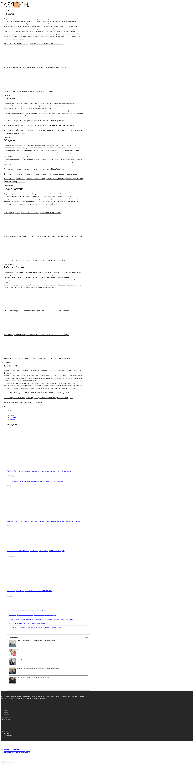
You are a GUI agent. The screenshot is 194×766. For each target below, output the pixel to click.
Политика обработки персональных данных (17, 751)
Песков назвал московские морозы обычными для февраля (29, 91)
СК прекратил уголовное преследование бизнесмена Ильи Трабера (34, 120)
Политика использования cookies (14, 749)
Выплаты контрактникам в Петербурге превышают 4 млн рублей (27, 623)
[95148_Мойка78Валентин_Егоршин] (16, 256)
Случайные (13, 417)
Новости (7, 95)
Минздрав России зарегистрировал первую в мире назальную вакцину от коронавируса (45, 521)
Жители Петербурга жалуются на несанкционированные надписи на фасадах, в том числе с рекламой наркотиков (41, 619)
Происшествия (9, 185)
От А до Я (12, 419)
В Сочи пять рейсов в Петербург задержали (23, 402)
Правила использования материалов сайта (17, 752)
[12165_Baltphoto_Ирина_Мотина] (16, 330)
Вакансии (6, 733)
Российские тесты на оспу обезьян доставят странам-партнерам (35, 551)
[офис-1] (16, 354)
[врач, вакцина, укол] (19, 546)
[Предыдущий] (2, 764)
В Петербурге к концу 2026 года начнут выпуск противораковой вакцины (39, 471)
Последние (13, 413)
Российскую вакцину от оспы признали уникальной (29, 591)
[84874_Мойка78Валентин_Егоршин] (16, 87)
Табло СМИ (8, 362)
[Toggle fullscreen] (8, 762)
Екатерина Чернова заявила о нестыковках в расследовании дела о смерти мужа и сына (43, 236)
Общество (8, 137)
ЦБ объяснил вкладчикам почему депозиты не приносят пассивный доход (36, 393)
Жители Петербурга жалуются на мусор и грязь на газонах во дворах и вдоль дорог (41, 125)
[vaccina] (27, 517)
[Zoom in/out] (12, 762)
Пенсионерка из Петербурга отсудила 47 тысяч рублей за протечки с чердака (38, 397)
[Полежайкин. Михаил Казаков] (16, 63)
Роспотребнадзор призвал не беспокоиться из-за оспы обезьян (35, 481)
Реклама (6, 731)
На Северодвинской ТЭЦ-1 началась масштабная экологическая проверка (36, 335)
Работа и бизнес (9, 264)
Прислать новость (8, 735)
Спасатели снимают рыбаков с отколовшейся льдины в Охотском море (35, 260)
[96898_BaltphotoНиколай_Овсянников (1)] (27, 467)
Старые (12, 415)
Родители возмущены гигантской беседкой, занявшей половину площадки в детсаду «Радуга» (35, 627)
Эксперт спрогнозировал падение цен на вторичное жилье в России (34, 43)
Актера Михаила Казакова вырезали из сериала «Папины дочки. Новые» (35, 67)
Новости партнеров (48, 637)
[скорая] (16, 232)
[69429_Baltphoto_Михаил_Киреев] (16, 306)
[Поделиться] (4, 762)
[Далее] (4, 764)
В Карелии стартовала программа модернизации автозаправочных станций (37, 311)
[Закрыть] (2, 762)
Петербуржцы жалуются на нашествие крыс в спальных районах (32, 212)
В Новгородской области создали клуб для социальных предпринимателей (37, 358)
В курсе (7, 10)
